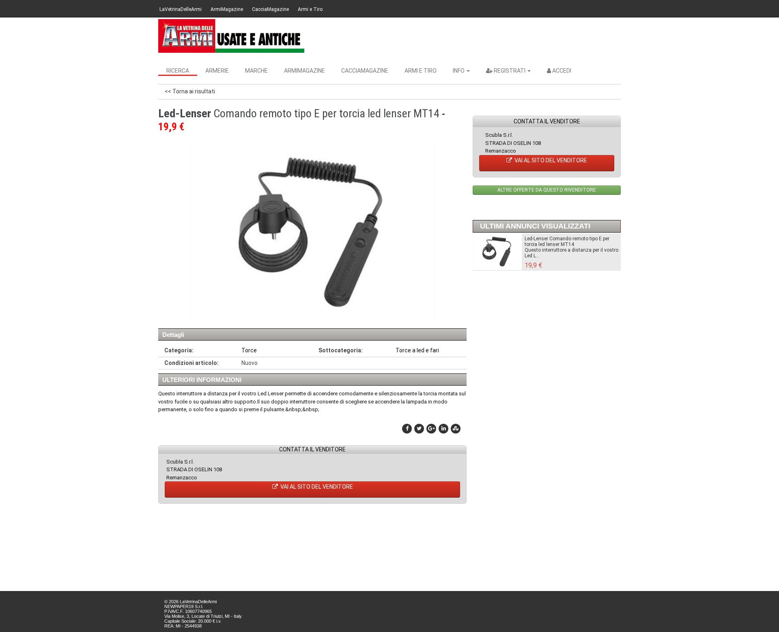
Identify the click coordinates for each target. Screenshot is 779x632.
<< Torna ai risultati (190, 91)
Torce (249, 350)
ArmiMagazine (227, 9)
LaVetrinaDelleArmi (180, 9)
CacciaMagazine (270, 9)
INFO (459, 70)
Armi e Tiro (310, 9)
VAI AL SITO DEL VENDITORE (316, 486)
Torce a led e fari (417, 350)
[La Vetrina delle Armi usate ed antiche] (231, 36)
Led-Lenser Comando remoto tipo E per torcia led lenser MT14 (567, 241)
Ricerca (177, 70)
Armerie (217, 70)
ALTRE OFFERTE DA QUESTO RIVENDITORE (546, 190)
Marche (256, 70)
